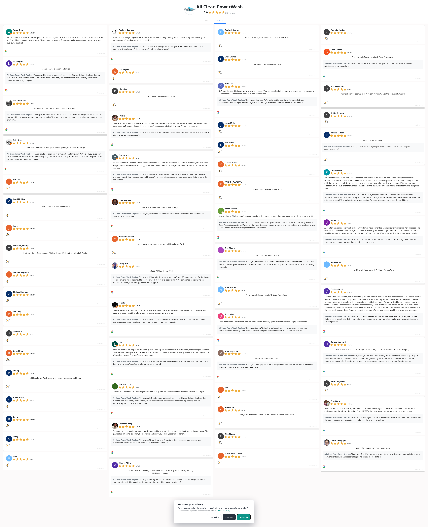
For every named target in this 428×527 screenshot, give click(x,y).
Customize (214, 517)
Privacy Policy (224, 511)
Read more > (101, 54)
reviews (230, 13)
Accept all (244, 517)
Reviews (220, 21)
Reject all (229, 517)
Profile (208, 21)
